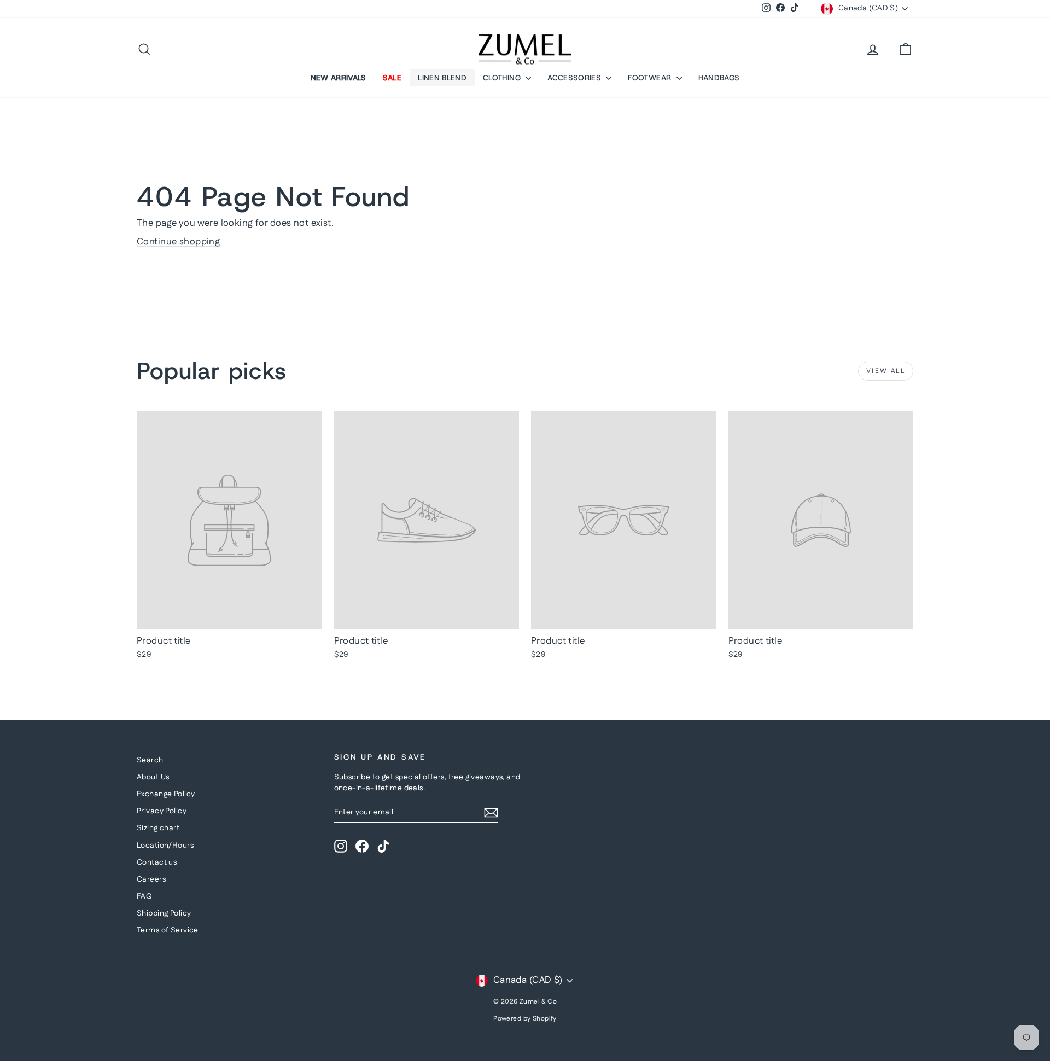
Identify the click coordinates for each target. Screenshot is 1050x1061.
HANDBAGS (719, 78)
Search (150, 760)
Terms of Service (168, 930)
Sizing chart (158, 828)
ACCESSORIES (575, 78)
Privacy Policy (161, 811)
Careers (151, 879)
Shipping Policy (164, 913)
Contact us (157, 862)
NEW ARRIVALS (338, 78)
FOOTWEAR (650, 78)
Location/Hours (165, 845)
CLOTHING (503, 78)
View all (885, 371)
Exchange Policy (166, 794)
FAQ (144, 896)
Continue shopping (178, 241)
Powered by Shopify (525, 1018)
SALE (392, 78)
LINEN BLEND (442, 78)
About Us (153, 777)
